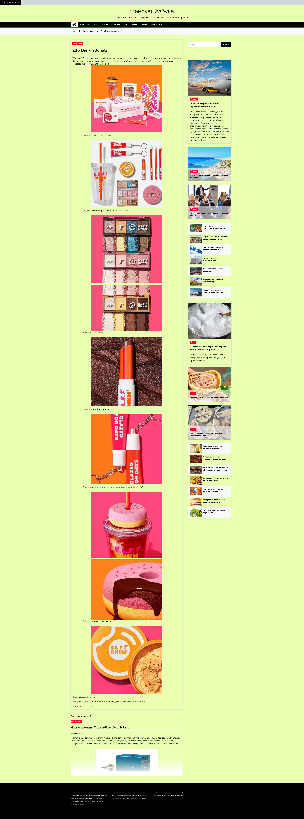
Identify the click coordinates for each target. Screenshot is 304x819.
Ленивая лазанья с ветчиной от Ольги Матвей (215, 479)
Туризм (144, 24)
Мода (96, 24)
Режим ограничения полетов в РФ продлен (213, 291)
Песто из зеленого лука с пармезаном (214, 511)
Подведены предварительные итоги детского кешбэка (214, 227)
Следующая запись (80, 716)
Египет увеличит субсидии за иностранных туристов (209, 176)
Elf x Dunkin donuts (90, 50)
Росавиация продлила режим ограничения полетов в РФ (204, 105)
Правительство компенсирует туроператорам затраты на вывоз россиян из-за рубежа (215, 259)
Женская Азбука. (152, 11)
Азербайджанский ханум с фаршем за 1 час (209, 398)
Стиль (105, 24)
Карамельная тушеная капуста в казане (213, 490)
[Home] (74, 24)
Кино (126, 24)
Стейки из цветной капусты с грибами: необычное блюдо (207, 435)
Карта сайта (156, 24)
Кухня (134, 24)
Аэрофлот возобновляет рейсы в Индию (214, 280)
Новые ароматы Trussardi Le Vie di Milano (100, 727)
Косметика (85, 24)
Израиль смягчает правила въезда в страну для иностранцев (215, 238)
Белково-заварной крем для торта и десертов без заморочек (208, 348)
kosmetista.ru (88, 706)
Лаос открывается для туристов (213, 270)
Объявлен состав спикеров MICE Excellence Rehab (209, 214)
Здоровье (115, 24)
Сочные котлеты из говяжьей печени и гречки (214, 458)
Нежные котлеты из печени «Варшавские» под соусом (215, 469)
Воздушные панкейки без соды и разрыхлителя (214, 501)
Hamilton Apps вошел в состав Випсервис (213, 248)
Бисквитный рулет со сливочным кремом (212, 447)
